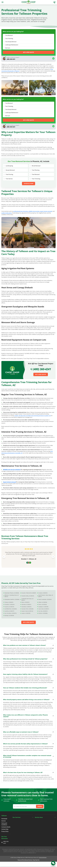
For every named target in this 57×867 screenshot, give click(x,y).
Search (39, 806)
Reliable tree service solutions (12, 469)
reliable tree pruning (33, 211)
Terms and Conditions (4, 823)
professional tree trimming (20, 211)
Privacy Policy (4, 831)
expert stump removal (46, 211)
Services (3, 821)
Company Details (5, 827)
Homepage (4, 818)
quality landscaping (6, 213)
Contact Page (4, 829)
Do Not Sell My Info (42, 857)
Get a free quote (28, 52)
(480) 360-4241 (42, 369)
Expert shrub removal (9, 482)
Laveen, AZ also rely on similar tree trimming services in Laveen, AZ (32, 415)
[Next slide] (53, 556)
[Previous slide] (4, 556)
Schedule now (28, 183)
